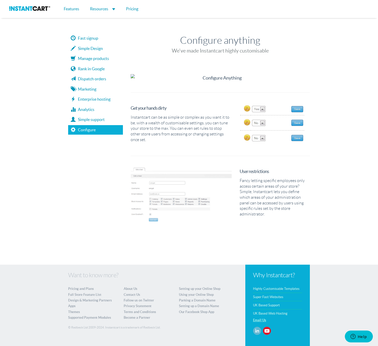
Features (71, 8)
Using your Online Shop (196, 295)
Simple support (90, 119)
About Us (130, 289)
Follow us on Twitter (139, 300)
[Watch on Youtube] (267, 330)
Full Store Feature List (84, 295)
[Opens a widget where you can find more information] (359, 337)
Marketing (86, 89)
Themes (74, 312)
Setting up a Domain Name (199, 306)
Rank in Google (90, 68)
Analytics (85, 109)
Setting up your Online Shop (199, 289)
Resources (99, 8)
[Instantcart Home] (30, 10)
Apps (72, 306)
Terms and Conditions (140, 312)
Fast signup (87, 38)
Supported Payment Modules (89, 317)
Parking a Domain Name (197, 300)
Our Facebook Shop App (196, 312)
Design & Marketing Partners (90, 300)
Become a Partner (137, 317)
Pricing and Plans (81, 289)
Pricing (132, 8)
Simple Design (89, 48)
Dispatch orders (91, 78)
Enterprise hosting (93, 99)
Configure (86, 129)
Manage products (92, 58)
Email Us (259, 320)
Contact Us (132, 295)
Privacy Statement (137, 306)
